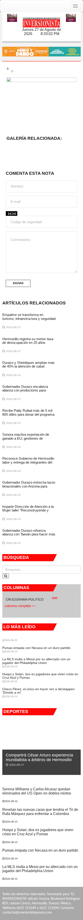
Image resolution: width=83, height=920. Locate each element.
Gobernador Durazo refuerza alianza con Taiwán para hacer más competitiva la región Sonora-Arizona (28, 536)
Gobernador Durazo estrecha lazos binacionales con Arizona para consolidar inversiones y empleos (28, 486)
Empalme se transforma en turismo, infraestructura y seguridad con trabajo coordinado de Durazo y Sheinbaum (29, 320)
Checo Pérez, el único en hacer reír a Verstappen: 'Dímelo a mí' (38, 690)
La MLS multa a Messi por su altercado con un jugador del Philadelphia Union (36, 660)
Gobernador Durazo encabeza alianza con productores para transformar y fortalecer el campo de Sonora (27, 392)
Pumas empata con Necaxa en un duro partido (36, 648)
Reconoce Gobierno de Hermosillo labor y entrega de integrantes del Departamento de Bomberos (28, 462)
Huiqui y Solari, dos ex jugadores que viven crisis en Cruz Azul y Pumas (40, 675)
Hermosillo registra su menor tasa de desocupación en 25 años (27, 341)
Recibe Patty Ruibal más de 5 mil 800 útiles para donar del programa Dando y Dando (28, 414)
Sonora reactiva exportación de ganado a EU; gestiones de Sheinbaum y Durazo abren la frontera (25, 440)
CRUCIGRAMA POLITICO (25, 599)
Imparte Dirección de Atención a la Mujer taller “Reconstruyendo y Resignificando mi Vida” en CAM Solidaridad (28, 512)
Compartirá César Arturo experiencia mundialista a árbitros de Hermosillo (39, 757)
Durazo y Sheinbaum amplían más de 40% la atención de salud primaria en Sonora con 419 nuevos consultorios (29, 368)
